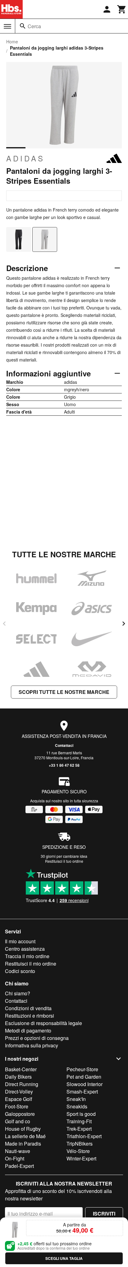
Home (12, 41)
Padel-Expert (19, 1165)
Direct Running (21, 1084)
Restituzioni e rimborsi (29, 1015)
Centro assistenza (25, 948)
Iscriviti (104, 1213)
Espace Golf (18, 1099)
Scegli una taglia (64, 1258)
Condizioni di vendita (28, 1008)
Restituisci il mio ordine (30, 963)
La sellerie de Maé (25, 1136)
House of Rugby (23, 1128)
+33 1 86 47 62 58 (64, 765)
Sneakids (76, 1106)
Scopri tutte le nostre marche (64, 691)
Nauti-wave (17, 1151)
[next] (123, 623)
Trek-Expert (79, 1128)
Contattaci (64, 745)
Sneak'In (76, 1099)
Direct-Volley (19, 1091)
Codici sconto (20, 971)
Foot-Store (16, 1106)
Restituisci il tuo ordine (64, 861)
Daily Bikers (18, 1076)
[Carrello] (122, 9)
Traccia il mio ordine (27, 956)
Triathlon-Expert (84, 1136)
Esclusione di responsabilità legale (43, 1023)
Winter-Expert (81, 1158)
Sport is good (81, 1113)
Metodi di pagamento (28, 1030)
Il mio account (20, 941)
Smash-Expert (82, 1091)
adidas (25, 158)
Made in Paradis (23, 1143)
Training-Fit (79, 1121)
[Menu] (7, 26)
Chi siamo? (17, 993)
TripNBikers (79, 1143)
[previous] (4, 623)
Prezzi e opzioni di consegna (37, 1037)
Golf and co (17, 1121)
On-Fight (14, 1158)
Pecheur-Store (82, 1069)
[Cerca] (22, 26)
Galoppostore (20, 1113)
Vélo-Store (78, 1151)
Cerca (34, 26)
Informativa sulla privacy (31, 1045)
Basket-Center (21, 1069)
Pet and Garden (83, 1076)
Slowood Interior (84, 1084)
